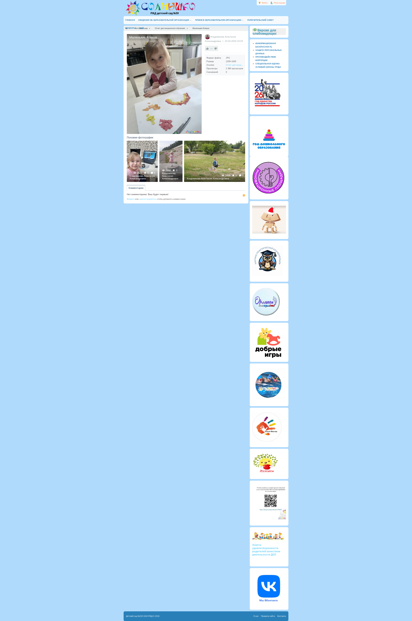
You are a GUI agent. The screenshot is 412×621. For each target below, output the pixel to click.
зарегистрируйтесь (148, 199)
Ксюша (171, 161)
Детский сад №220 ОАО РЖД (139, 616)
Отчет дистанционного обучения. (242, 65)
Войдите (131, 199)
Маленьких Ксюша (142, 161)
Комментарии (136, 188)
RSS (244, 195)
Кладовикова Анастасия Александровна (142, 177)
